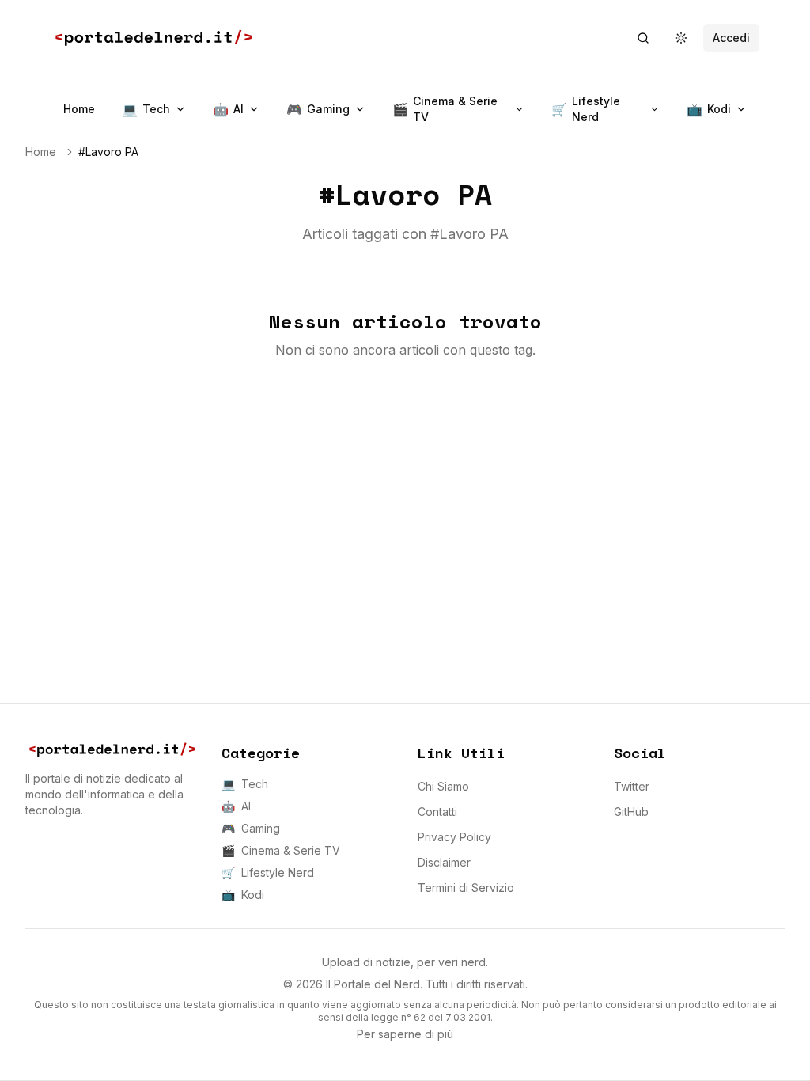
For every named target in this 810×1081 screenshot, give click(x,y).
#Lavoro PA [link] (108, 151)
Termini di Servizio (466, 887)
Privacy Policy (454, 837)
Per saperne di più (405, 1034)
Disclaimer (444, 862)
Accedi (731, 37)
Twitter (631, 786)
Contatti (437, 811)
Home (79, 109)
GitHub (631, 811)
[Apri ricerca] (643, 38)
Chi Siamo (443, 786)
